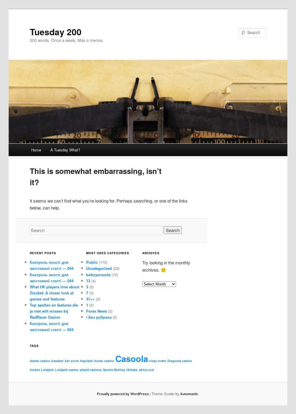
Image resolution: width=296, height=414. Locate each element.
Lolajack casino (67, 369)
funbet (35, 369)
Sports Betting (114, 369)
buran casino (104, 361)
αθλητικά (146, 369)
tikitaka (131, 369)
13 (88, 280)
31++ (90, 299)
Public (92, 262)
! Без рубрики (99, 317)
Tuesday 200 (56, 31)
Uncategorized (99, 268)
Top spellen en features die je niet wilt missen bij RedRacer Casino (54, 311)
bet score (72, 361)
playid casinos (91, 369)
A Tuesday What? (65, 150)
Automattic (189, 393)
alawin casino (40, 361)
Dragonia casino (179, 361)
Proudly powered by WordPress (123, 393)
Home (36, 150)
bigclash (86, 361)
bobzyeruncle (98, 274)
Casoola (131, 358)
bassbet (57, 361)
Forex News (96, 311)
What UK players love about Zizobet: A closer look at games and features (54, 293)
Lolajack (47, 369)
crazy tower (157, 361)
